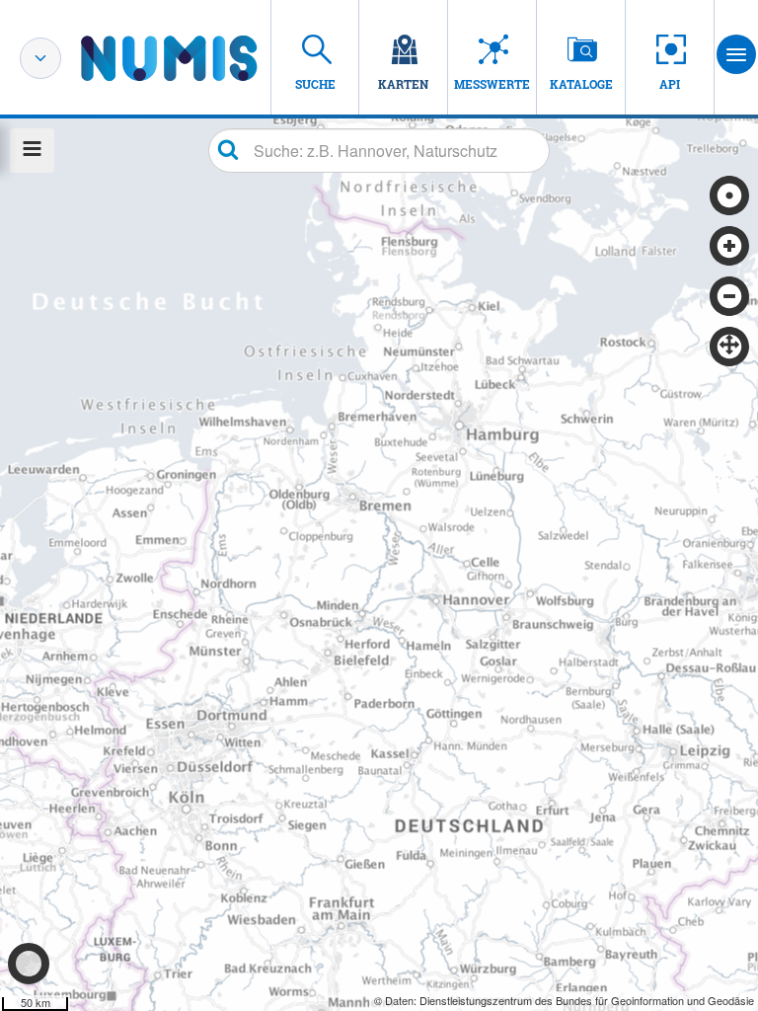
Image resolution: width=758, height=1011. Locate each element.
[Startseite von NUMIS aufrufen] (198, 58)
